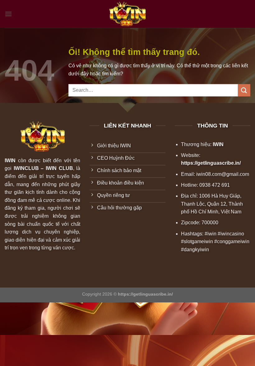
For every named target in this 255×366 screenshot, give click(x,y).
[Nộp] (244, 90)
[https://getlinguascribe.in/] (127, 14)
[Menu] (8, 13)
